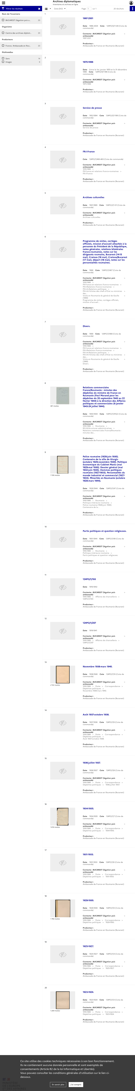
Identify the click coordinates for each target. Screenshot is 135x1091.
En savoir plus (58, 1084)
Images (9, 62)
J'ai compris (76, 1084)
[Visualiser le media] (62, 395)
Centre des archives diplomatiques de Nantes (26, 33)
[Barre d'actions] (132, 8)
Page (84, 8)
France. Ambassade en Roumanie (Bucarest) (25, 45)
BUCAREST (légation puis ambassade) (22, 20)
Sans (8, 58)
